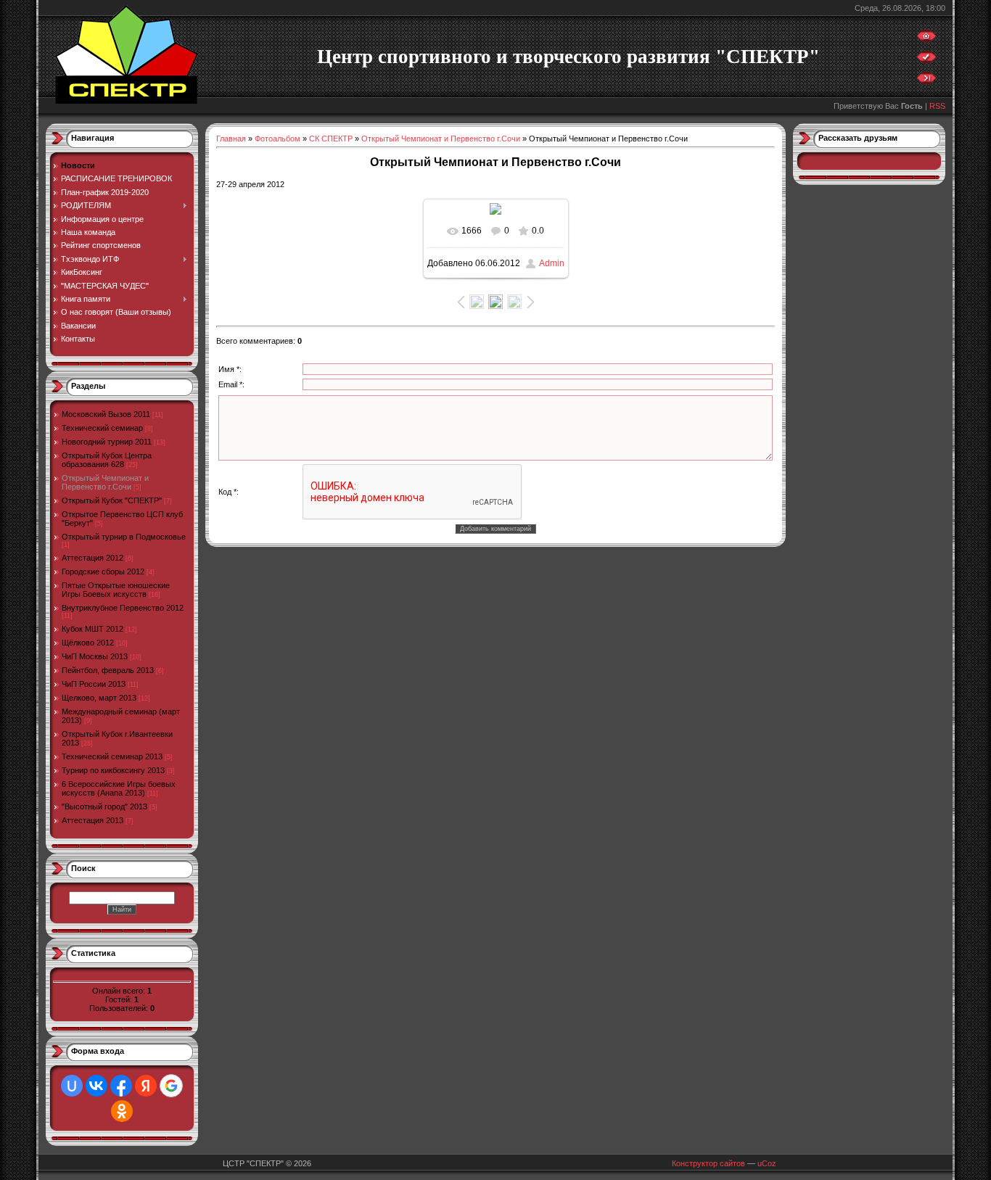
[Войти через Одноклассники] (122, 1111)
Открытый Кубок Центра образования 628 (107, 460)
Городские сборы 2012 (103, 571)
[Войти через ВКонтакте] (96, 1086)
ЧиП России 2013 (94, 684)
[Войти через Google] (171, 1085)
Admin (551, 263)
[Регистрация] (926, 60)
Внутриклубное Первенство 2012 (123, 607)
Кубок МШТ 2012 (92, 628)
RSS (937, 106)
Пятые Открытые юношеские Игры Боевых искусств (116, 589)
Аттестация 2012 (92, 557)
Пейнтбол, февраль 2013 (108, 670)
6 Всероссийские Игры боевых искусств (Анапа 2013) (119, 788)
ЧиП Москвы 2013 (95, 656)
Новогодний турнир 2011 (107, 441)
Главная (231, 138)
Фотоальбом (277, 138)
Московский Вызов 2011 (106, 414)
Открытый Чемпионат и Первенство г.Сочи (105, 482)
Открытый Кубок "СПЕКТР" (112, 500)
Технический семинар (102, 428)
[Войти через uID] (72, 1086)
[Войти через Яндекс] (146, 1086)
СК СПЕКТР (331, 138)
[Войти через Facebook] (121, 1086)
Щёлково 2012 (88, 642)
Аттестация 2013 (92, 820)
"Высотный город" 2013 (104, 806)
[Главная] (926, 39)
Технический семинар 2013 (112, 756)
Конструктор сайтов (708, 1163)
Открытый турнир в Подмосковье (124, 536)
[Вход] (926, 81)
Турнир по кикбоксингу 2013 (113, 770)
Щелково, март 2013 (99, 697)
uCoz (766, 1163)
